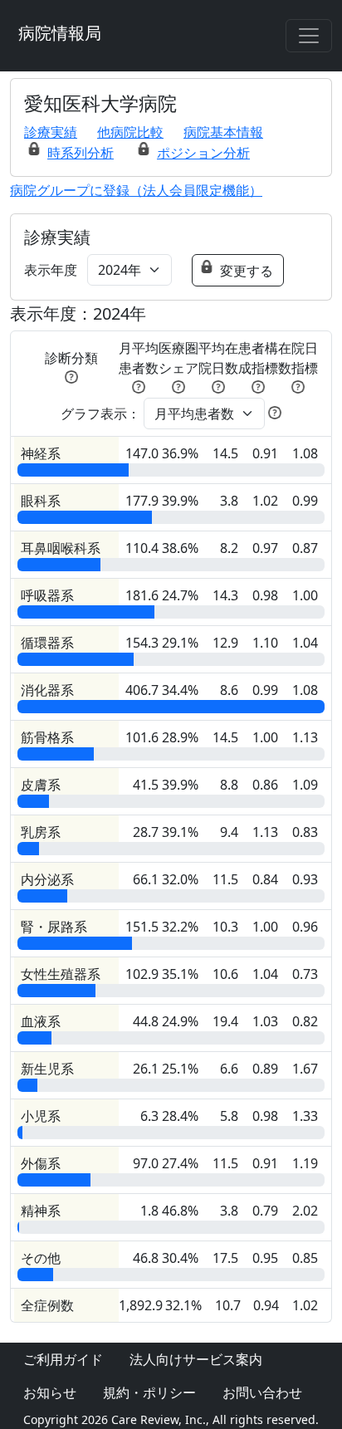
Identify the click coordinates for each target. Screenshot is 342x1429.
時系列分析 (80, 153)
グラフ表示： (100, 413)
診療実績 (50, 132)
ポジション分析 (203, 153)
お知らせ (49, 1392)
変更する (246, 271)
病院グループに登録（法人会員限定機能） (136, 190)
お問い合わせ (262, 1392)
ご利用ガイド (63, 1359)
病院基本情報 (223, 132)
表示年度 (50, 270)
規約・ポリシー (149, 1392)
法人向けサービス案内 (195, 1359)
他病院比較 (130, 132)
